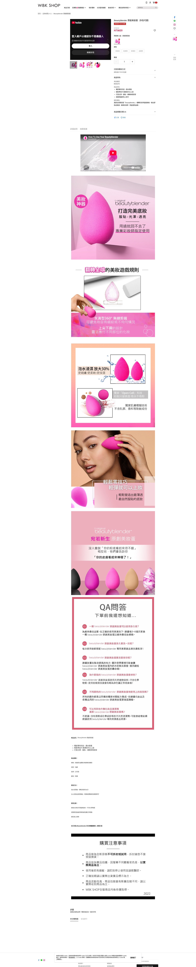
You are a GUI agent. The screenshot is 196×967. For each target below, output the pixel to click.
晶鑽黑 (141, 51)
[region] (90, 39)
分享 (117, 117)
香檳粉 (133, 51)
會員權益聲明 (110, 966)
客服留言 (109, 963)
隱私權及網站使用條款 (84, 966)
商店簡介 (80, 963)
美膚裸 (125, 51)
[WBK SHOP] (49, 5)
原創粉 (117, 51)
